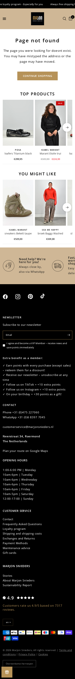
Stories (7, 575)
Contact (8, 519)
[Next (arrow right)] (67, 127)
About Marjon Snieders (19, 580)
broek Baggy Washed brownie (50, 234)
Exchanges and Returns (19, 538)
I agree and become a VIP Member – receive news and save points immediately (37, 345)
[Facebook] (8, 297)
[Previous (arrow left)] (8, 127)
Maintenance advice (16, 548)
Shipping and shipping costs (22, 533)
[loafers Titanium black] (18, 123)
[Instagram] (21, 297)
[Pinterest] (34, 297)
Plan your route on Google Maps (25, 451)
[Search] (65, 18)
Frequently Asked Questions (22, 524)
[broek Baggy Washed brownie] (50, 203)
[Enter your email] (68, 335)
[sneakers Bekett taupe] (18, 203)
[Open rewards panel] (6, 672)
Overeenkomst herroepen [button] (19, 663)
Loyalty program (14, 529)
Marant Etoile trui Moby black (50, 154)
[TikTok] (46, 296)
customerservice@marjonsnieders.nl (28, 427)
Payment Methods (15, 543)
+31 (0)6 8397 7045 (31, 417)
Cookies (43, 654)
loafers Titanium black (18, 153)
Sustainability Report (17, 585)
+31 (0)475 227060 (25, 412)
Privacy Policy (27, 654)
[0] (70, 18)
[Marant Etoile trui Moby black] (50, 123)
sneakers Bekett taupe (18, 233)
